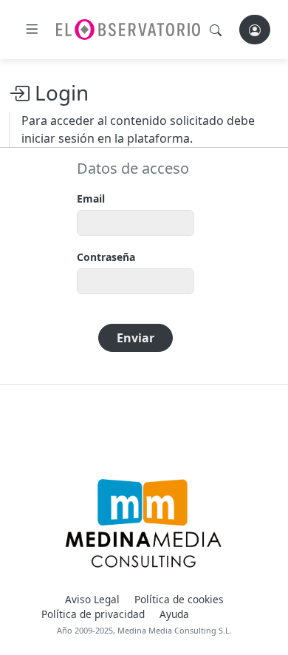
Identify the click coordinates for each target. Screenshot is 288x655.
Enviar (135, 338)
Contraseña (106, 257)
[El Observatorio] (128, 29)
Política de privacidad (93, 614)
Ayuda (174, 614)
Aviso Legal (92, 599)
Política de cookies (179, 599)
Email (91, 198)
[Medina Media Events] (143, 523)
